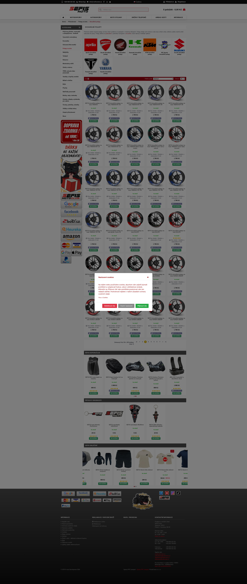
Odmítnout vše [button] (109, 306)
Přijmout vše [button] (142, 306)
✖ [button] (148, 277)
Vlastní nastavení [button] (126, 306)
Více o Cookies (103, 297)
